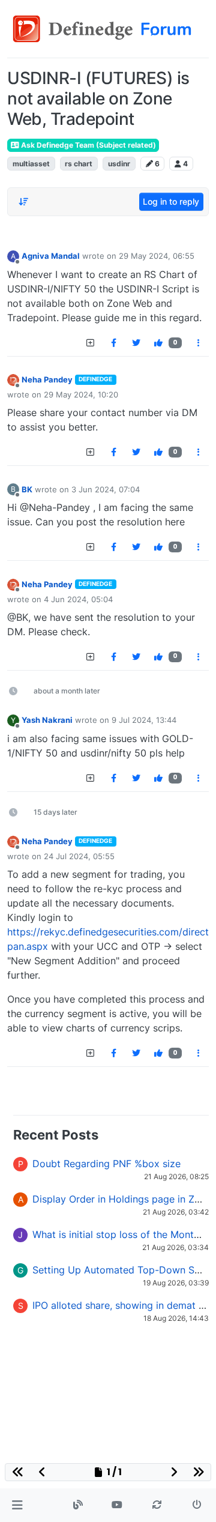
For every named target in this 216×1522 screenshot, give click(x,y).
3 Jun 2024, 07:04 (105, 489)
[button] (17, 1505)
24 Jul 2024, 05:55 (79, 856)
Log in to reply (171, 201)
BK (27, 489)
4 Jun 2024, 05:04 (78, 599)
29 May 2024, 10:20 (81, 394)
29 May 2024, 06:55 (156, 256)
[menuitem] (113, 342)
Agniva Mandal (51, 256)
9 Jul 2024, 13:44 (144, 720)
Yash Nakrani (47, 720)
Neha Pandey (47, 379)
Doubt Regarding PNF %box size (106, 1164)
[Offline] (13, 379)
